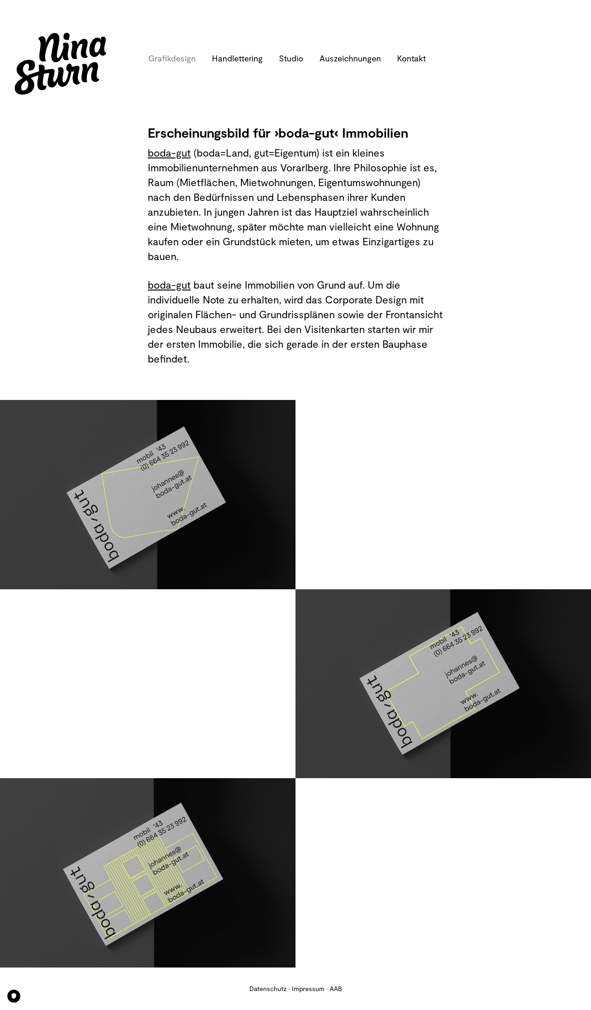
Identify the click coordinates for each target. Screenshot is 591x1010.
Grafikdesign (172, 58)
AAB (336, 988)
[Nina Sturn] (74, 64)
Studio (291, 58)
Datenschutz (268, 988)
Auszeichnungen (350, 58)
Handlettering (237, 58)
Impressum (308, 988)
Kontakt (411, 58)
